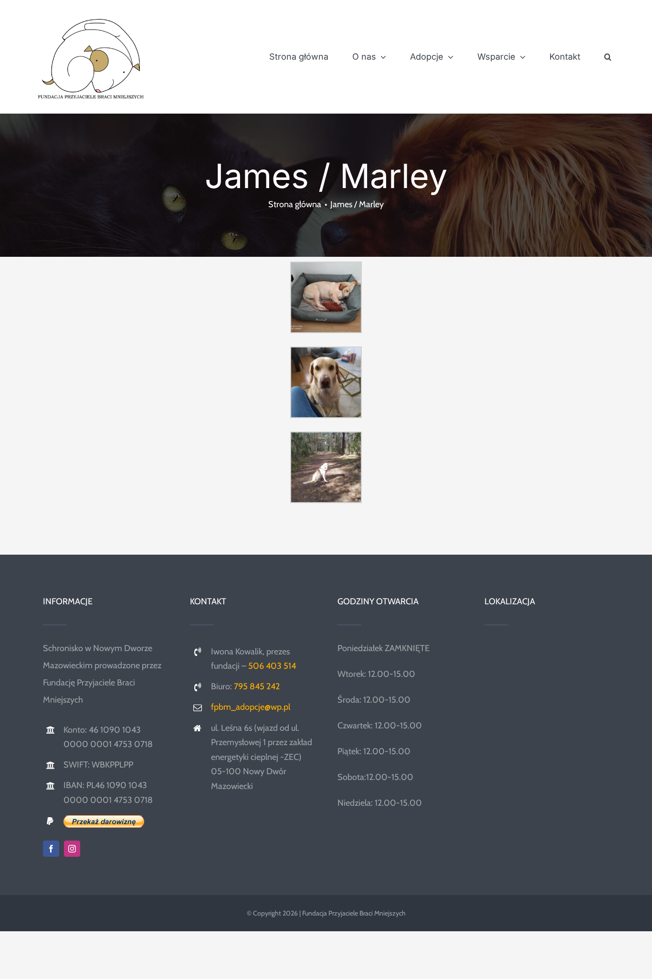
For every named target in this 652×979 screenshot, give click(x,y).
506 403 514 (272, 666)
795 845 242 (257, 686)
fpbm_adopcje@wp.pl (250, 707)
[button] (608, 56)
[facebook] (51, 849)
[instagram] (72, 849)
